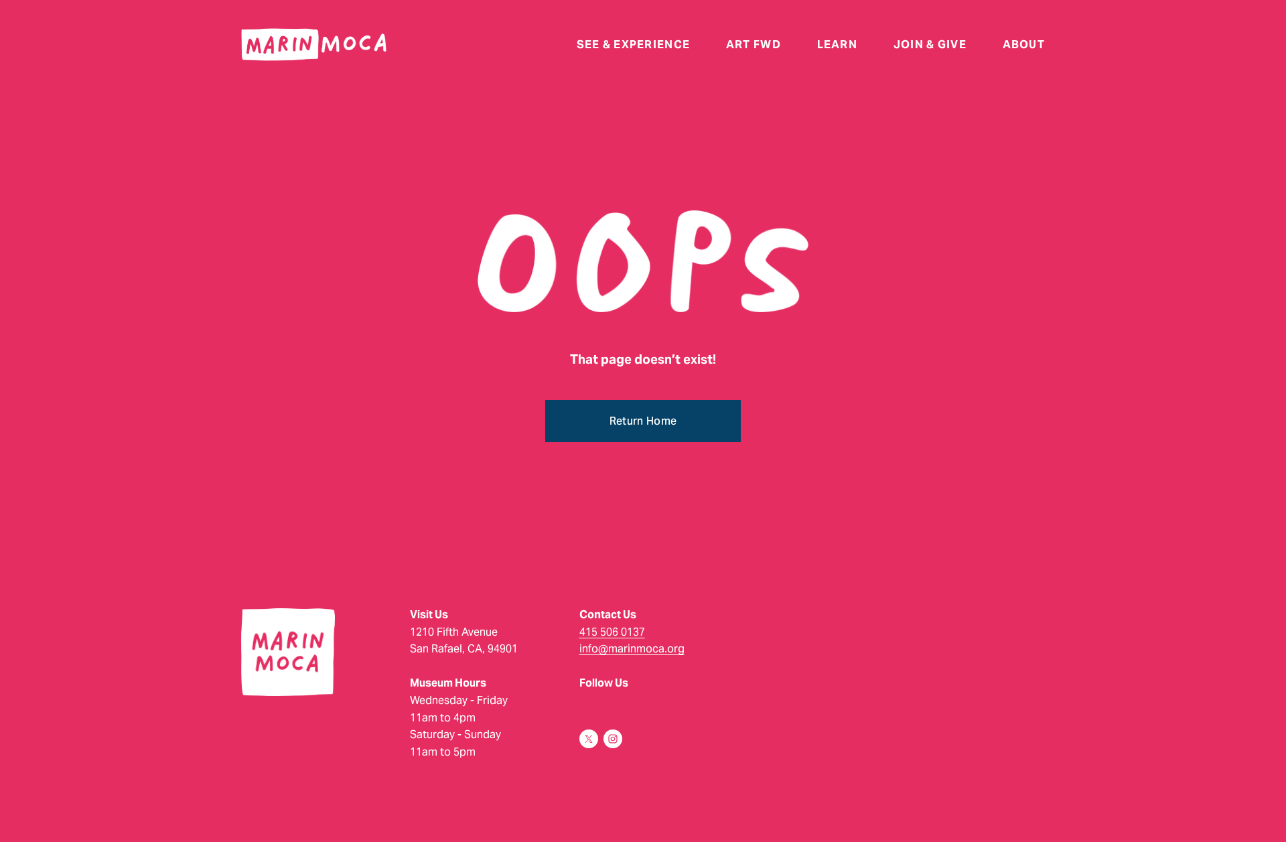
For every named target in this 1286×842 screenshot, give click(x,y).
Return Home (643, 421)
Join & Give (930, 45)
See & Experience (633, 45)
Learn (837, 45)
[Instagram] (612, 738)
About (1024, 45)
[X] (588, 738)
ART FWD (753, 45)
